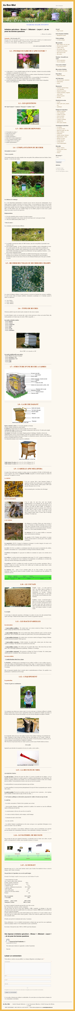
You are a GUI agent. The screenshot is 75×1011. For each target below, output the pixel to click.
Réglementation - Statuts (62, 136)
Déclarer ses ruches (61, 138)
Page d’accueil (60, 30)
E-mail (6, 979)
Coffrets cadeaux (60, 47)
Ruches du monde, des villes (63, 130)
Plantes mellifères (60, 132)
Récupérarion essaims (61, 35)
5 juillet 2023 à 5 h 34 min (11, 943)
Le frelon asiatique (61, 40)
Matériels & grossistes (61, 91)
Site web (6, 983)
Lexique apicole (60, 141)
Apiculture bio (60, 121)
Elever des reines (60, 117)
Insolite (58, 83)
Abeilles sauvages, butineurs (63, 135)
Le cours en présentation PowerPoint (42, 46)
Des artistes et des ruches (62, 71)
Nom (6, 975)
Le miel (58, 102)
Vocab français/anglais (61, 143)
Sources (58, 152)
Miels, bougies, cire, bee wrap (63, 44)
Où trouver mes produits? (62, 46)
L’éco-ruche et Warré (61, 66)
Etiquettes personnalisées (62, 51)
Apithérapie (59, 106)
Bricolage (59, 97)
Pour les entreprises (61, 61)
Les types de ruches (61, 128)
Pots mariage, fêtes (61, 49)
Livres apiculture (60, 89)
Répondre (8, 949)
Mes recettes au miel (61, 52)
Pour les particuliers (61, 60)
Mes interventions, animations (63, 80)
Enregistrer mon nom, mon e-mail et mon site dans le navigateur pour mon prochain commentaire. (24, 989)
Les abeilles (59, 127)
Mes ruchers (59, 54)
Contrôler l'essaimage (61, 119)
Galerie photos (60, 81)
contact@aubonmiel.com (48, 1007)
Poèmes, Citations (60, 147)
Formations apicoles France (62, 87)
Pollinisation (59, 133)
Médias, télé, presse (61, 75)
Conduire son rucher (61, 114)
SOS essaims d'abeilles (61, 122)
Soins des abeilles (60, 116)
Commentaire (28, 961)
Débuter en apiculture (61, 111)
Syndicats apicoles (61, 95)
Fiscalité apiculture (61, 140)
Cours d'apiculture (61, 113)
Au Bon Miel (9, 5)
